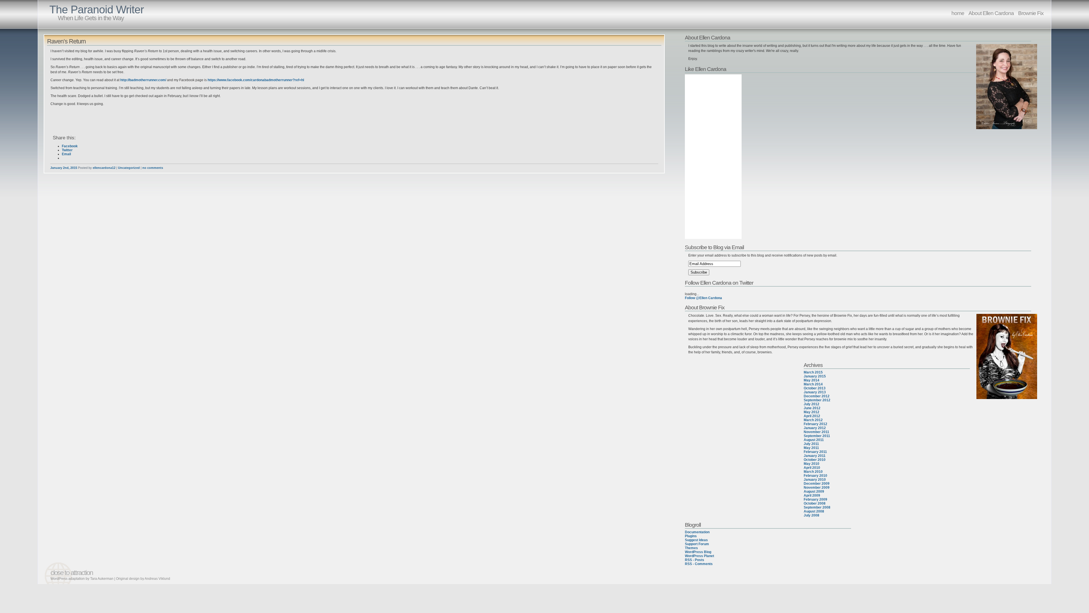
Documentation (697, 532)
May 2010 (811, 464)
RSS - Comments (699, 564)
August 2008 (814, 511)
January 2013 (815, 392)
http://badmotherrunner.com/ (142, 80)
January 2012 (815, 428)
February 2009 (815, 499)
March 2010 (813, 472)
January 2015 (815, 376)
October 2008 (815, 503)
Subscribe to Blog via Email (714, 247)
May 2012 (811, 412)
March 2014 (813, 384)
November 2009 (817, 488)
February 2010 (815, 476)
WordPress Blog (698, 552)
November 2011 (816, 432)
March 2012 (813, 420)
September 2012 (817, 400)
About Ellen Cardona (991, 13)
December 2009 (817, 484)
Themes (691, 548)
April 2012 (812, 416)
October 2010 (815, 460)
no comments (152, 167)
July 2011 (811, 444)
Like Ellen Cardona (705, 69)
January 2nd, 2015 (63, 167)
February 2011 (815, 452)
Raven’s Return (66, 41)
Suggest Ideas (696, 540)
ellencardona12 (104, 167)
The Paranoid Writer (96, 9)
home (957, 13)
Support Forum (697, 544)
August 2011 (814, 440)
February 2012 (815, 424)
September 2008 (817, 507)
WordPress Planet (699, 556)
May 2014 (811, 380)
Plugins (691, 536)
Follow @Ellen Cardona (703, 298)
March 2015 (813, 372)
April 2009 (812, 495)
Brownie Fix (1031, 13)
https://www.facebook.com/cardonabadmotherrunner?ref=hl (256, 80)
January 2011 (815, 456)
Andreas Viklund (157, 579)
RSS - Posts (694, 560)
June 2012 (812, 408)
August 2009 (814, 492)
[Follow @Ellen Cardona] (861, 290)
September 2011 (817, 436)
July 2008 (811, 515)
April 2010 (812, 468)
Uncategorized (129, 167)
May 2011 (811, 448)
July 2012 (811, 404)
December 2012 (817, 396)
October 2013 (815, 388)
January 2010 (815, 480)
